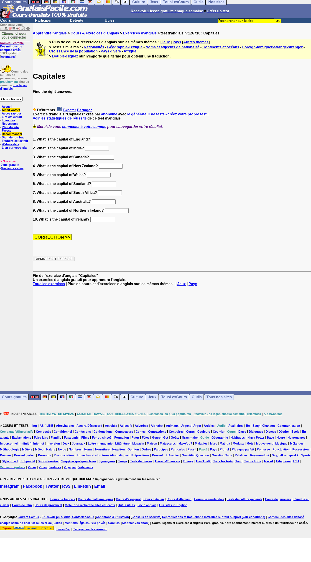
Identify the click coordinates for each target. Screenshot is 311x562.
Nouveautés (10, 123)
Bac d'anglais (147, 505)
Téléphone (283, 461)
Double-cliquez (65, 56)
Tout (238, 461)
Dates (242, 431)
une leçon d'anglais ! (13, 86)
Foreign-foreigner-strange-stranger (272, 47)
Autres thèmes (196, 42)
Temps (122, 461)
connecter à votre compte (84, 127)
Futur (135, 437)
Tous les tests (223, 461)
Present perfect (24, 455)
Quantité (188, 455)
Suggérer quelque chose (78, 461)
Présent (157, 455)
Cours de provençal (48, 505)
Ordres (146, 449)
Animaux (172, 425)
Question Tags (222, 455)
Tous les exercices (49, 284)
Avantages (8, 56)
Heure (281, 437)
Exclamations (21, 437)
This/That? (203, 461)
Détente (76, 20)
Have (270, 437)
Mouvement (264, 443)
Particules (178, 449)
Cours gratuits (14, 397)
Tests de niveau (141, 461)
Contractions (157, 431)
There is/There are (167, 461)
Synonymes (107, 461)
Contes (140, 431)
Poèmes (5, 455)
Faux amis (71, 437)
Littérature (122, 443)
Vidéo (32, 467)
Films (85, 437)
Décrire (284, 431)
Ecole (295, 431)
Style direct (10, 461)
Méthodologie (9, 449)
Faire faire (41, 437)
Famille (56, 437)
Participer (43, 20)
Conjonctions (103, 431)
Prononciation (64, 455)
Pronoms (44, 455)
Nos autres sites (12, 168)
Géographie (220, 437)
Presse (6, 130)
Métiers (27, 449)
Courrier (218, 431)
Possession (300, 449)
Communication (289, 425)
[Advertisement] (171, 338)
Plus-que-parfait (243, 449)
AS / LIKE (46, 425)
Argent (186, 425)
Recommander (12, 134)
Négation (118, 449)
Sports (306, 455)
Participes (161, 449)
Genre (156, 437)
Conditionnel (63, 431)
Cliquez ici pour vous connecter (14, 35)
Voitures (55, 467)
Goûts (175, 437)
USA (296, 461)
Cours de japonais (278, 499)
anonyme (109, 114)
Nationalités (94, 47)
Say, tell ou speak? (285, 455)
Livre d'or (8, 120)
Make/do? (185, 443)
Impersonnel (9, 443)
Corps (190, 431)
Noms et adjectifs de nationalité (172, 47)
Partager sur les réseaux (90, 529)
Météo (39, 449)
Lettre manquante (100, 443)
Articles (209, 425)
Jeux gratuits (10, 165)
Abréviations (65, 425)
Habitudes (238, 437)
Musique (281, 443)
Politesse (263, 449)
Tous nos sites (219, 397)
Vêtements (85, 467)
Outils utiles (126, 505)
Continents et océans (220, 47)
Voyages (70, 467)
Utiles (110, 20)
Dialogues (256, 431)
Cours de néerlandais (209, 499)
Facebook (32, 486)
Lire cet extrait (12, 117)
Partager (84, 110)
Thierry (188, 461)
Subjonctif (27, 461)
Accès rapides (12, 113)
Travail (268, 461)
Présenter (172, 455)
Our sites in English (173, 505)
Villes (43, 467)
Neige (62, 449)
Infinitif (25, 443)
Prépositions (140, 455)
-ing (34, 425)
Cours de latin (22, 505)
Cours (5, 20)
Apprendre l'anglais (50, 33)
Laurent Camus (28, 517)
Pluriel (224, 449)
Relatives (241, 455)
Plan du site (10, 127)
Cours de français (62, 499)
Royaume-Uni (259, 455)
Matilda (225, 443)
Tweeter (69, 110)
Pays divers (111, 51)
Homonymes (296, 437)
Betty (256, 425)
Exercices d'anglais (140, 33)
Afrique (130, 51)
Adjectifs (126, 425)
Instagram (10, 486)
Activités (111, 425)
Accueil (7, 106)
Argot (197, 425)
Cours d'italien (153, 499)
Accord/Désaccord (89, 425)
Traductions (252, 461)
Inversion (53, 443)
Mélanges (296, 443)
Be (248, 425)
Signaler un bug (13, 137)
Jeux (165, 42)
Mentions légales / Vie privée (85, 523)
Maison (152, 443)
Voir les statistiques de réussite (60, 118)
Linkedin (82, 486)
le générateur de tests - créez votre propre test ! (168, 114)
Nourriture (102, 449)
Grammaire (190, 437)
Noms (88, 449)
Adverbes (141, 425)
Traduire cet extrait (15, 141)
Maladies (201, 443)
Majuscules (168, 443)
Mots (250, 443)
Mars (213, 443)
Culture (136, 397)
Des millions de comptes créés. (12, 46)
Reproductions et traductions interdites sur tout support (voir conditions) (213, 517)
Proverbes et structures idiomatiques (102, 455)
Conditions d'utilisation (112, 517)
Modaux (238, 443)
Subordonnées (48, 461)
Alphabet (157, 425)
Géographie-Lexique (125, 47)
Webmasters (10, 144)
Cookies (114, 523)
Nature (50, 449)
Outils (197, 397)
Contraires (176, 431)
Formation (121, 437)
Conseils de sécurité (146, 517)
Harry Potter (255, 437)
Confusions (83, 431)
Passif (192, 449)
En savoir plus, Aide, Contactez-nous (68, 517)
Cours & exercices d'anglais (95, 33)
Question (202, 455)
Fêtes (145, 437)
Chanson (268, 425)
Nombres (75, 449)
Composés (43, 431)
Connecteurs (124, 431)
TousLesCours (174, 397)
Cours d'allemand (179, 499)
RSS (66, 486)
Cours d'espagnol (128, 499)
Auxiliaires (235, 425)
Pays (177, 42)
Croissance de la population (73, 51)
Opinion (133, 449)
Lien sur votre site (14, 147)
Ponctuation (281, 449)
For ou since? (102, 437)
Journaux (78, 443)
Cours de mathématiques (95, 499)
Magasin (138, 443)
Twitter (52, 486)
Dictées (271, 431)
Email (99, 486)
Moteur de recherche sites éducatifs (90, 505)
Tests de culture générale (244, 499)
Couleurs (203, 431)
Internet (38, 443)
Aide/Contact (11, 110)
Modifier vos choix (135, 523)
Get (165, 437)
